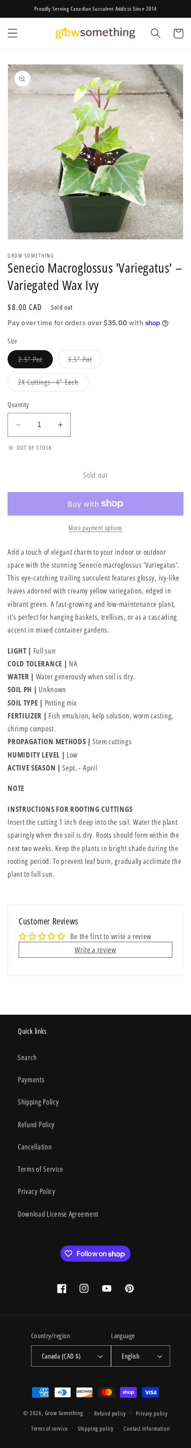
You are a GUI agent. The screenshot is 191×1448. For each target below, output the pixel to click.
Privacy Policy (37, 1191)
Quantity (18, 404)
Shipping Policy (38, 1102)
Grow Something (64, 1413)
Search (27, 1057)
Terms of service (49, 1428)
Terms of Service (41, 1169)
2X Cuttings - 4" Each (53, 384)
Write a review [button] (95, 949)
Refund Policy (36, 1124)
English (130, 1355)
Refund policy (110, 1413)
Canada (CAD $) (61, 1355)
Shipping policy (96, 1428)
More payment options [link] (95, 528)
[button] (12, 33)
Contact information (146, 1428)
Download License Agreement (58, 1214)
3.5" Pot (85, 361)
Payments (31, 1080)
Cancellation (35, 1147)
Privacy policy (152, 1413)
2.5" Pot (35, 361)
